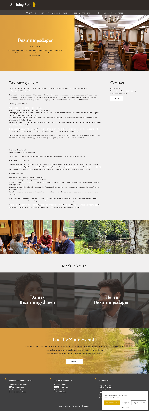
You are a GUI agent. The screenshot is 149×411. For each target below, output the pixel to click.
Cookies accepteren (112, 403)
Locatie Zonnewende (81, 13)
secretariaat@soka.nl (18, 392)
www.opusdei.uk (75, 207)
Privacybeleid (125, 407)
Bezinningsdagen (60, 13)
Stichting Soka (64, 406)
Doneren (108, 13)
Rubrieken (44, 13)
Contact (119, 13)
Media (97, 13)
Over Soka (31, 13)
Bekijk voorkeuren (138, 403)
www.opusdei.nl (78, 138)
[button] (108, 68)
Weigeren (125, 403)
